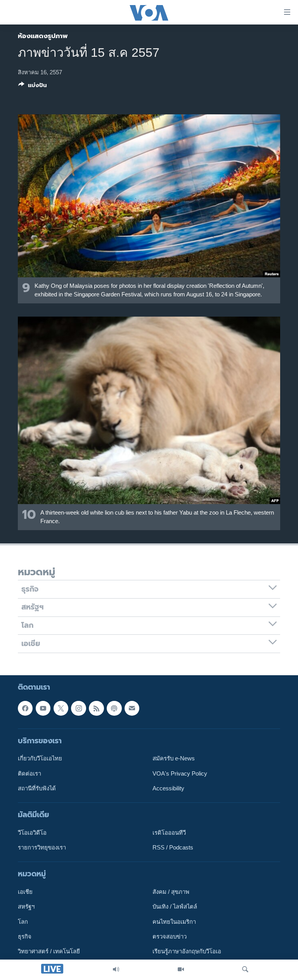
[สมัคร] (132, 708)
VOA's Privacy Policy (179, 773)
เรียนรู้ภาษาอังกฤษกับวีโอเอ (186, 951)
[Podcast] (114, 708)
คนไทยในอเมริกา (174, 922)
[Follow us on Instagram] (78, 708)
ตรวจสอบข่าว (169, 936)
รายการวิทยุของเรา (42, 847)
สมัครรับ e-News (173, 758)
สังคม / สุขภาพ (170, 892)
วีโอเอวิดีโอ (32, 833)
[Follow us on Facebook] (25, 708)
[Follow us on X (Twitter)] (61, 708)
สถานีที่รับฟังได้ (37, 788)
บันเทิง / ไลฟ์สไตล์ (174, 907)
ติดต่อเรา (29, 773)
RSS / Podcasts (172, 847)
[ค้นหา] (245, 969)
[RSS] (96, 708)
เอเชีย (25, 892)
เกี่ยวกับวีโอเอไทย (40, 758)
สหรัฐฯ (26, 907)
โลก (23, 922)
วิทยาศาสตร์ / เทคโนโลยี (49, 951)
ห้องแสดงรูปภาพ (43, 36)
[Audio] (116, 969)
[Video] (180, 969)
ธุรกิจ (24, 936)
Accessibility (168, 788)
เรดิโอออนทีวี (169, 833)
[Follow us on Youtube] (43, 708)
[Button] (32, 86)
